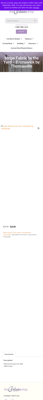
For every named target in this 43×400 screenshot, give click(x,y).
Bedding (20, 43)
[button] (38, 128)
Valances (28, 39)
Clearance (32, 43)
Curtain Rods (7, 43)
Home (5, 232)
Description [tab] (9, 354)
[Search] (35, 20)
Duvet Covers (12, 232)
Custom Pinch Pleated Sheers (21, 48)
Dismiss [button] (36, 8)
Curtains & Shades (13, 39)
